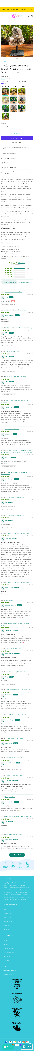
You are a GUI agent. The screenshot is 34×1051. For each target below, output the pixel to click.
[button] (2, 16)
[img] (17, 263)
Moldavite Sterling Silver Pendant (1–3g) (17, 533)
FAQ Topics (6, 960)
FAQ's (5, 909)
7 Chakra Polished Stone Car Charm (15, 376)
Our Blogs (6, 944)
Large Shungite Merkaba (12, 429)
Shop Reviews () (24, 282)
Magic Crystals (14, 1047)
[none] (5, 92)
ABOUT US (6, 940)
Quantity (3, 123)
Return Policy (7, 917)
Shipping (3, 78)
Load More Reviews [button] (17, 855)
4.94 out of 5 (21, 263)
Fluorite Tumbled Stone (12, 351)
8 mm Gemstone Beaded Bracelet (14, 497)
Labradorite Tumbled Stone (13, 648)
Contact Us (6, 925)
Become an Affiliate (8, 952)
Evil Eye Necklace (10, 797)
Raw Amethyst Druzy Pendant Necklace (16, 672)
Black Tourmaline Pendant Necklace (15, 310)
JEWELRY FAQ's (7, 921)
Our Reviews (6, 956)
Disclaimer (6, 929)
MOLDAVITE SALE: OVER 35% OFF (16, 9)
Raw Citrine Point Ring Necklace (14, 738)
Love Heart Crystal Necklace (13, 775)
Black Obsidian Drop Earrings (13, 834)
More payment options (17, 142)
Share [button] (5, 61)
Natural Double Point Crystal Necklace (16, 715)
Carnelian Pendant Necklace (13, 292)
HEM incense (9, 600)
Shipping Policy (7, 913)
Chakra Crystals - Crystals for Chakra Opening (18, 328)
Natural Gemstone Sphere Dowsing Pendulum (18, 816)
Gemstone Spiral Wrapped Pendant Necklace (18, 689)
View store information (9, 153)
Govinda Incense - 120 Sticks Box (14, 757)
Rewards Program (8, 948)
